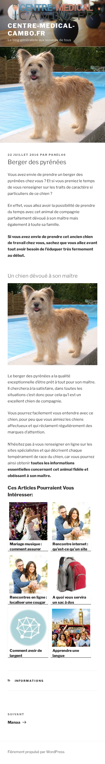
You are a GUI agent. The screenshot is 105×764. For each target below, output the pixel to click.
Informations (29, 681)
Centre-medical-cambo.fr (41, 29)
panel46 (57, 155)
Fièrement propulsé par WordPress (36, 752)
